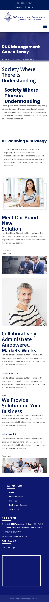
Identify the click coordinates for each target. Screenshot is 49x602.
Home (4, 59)
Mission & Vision (16, 496)
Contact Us (14, 509)
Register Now (25, 3)
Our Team (13, 501)
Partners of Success (18, 505)
